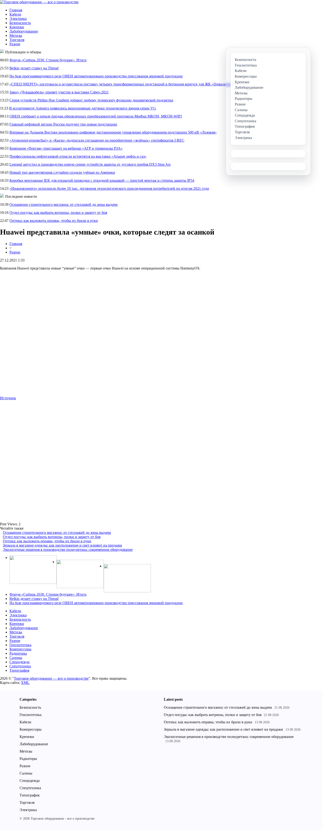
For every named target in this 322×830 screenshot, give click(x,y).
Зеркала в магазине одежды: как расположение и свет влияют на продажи (62, 545)
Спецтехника (20, 666)
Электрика (18, 19)
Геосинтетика (20, 645)
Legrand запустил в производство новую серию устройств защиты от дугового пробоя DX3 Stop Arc (90, 164)
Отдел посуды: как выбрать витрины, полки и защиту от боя (58, 213)
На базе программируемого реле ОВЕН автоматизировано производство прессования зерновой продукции (96, 76)
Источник (8, 398)
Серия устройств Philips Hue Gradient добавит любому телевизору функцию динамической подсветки (91, 100)
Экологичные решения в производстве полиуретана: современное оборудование (68, 550)
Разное (14, 44)
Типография (19, 670)
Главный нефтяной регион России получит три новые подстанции (63, 124)
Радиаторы (18, 653)
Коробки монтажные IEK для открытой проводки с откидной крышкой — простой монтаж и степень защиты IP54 (101, 180)
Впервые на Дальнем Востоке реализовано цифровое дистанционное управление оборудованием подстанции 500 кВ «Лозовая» (113, 132)
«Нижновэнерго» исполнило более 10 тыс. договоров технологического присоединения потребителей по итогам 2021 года (109, 188)
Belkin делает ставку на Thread (33, 68)
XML (25, 683)
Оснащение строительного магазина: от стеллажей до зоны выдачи (63, 204)
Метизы (15, 36)
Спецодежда (19, 662)
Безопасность (20, 23)
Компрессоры (20, 649)
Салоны (15, 658)
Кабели (15, 14)
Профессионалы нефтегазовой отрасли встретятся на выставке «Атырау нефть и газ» (77, 156)
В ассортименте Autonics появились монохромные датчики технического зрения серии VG (82, 108)
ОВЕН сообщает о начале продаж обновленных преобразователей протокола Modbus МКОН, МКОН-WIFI (95, 116)
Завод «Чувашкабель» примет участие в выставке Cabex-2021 (59, 92)
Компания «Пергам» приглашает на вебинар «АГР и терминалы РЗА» (66, 148)
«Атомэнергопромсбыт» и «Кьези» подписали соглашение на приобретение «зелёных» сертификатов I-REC (96, 140)
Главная (15, 10)
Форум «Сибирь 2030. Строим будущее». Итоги (48, 60)
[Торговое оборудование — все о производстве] (39, 2)
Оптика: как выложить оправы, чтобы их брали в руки (53, 221)
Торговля (16, 40)
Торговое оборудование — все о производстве (51, 678)
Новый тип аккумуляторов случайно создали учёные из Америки (62, 172)
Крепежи (16, 27)
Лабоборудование (23, 31)
